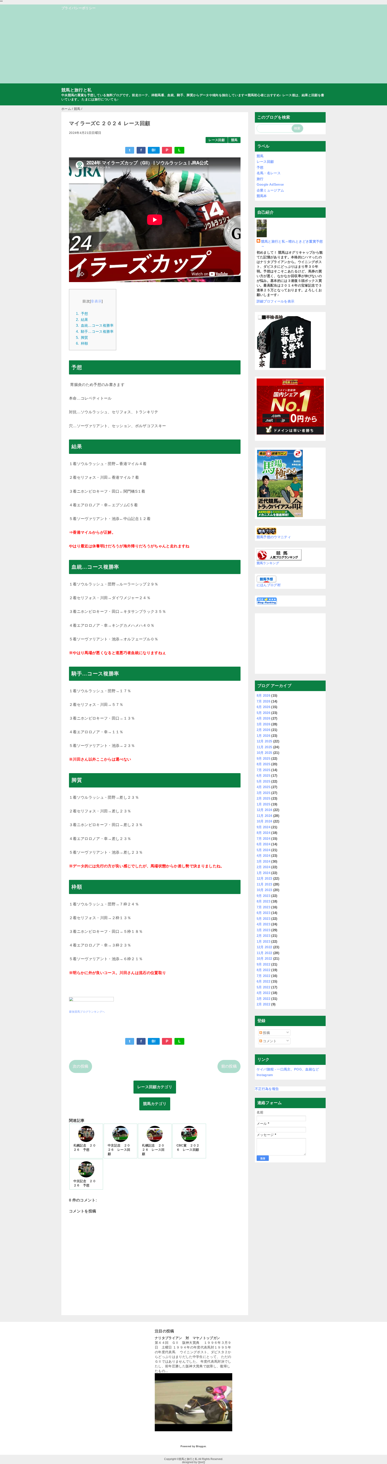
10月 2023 (264, 890)
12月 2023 (264, 878)
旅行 (260, 179)
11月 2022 (264, 953)
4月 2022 (263, 993)
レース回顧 (217, 140)
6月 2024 (263, 844)
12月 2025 (264, 741)
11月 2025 (264, 747)
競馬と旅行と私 (76, 90)
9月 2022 (263, 964)
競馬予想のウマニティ (274, 537)
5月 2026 (263, 713)
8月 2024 (263, 833)
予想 (260, 167)
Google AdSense (270, 184)
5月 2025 (263, 781)
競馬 (234, 140)
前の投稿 (229, 1066)
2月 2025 (263, 798)
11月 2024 (264, 816)
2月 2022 (263, 1004)
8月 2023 (263, 901)
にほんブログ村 (269, 585)
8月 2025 (263, 764)
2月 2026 (263, 730)
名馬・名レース (269, 173)
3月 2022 (263, 999)
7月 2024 (263, 838)
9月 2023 (263, 896)
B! (154, 150)
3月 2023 (263, 930)
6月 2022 (263, 981)
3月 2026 (263, 724)
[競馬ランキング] (279, 558)
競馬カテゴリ (154, 1104)
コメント (269, 1041)
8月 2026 (263, 695)
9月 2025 (263, 758)
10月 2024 (264, 821)
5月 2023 (263, 918)
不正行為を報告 (267, 1089)
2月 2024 (263, 867)
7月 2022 (263, 976)
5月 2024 (263, 850)
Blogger (201, 1446)
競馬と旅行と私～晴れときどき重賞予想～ (292, 243)
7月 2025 (263, 770)
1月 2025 (263, 804)
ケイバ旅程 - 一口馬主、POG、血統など (288, 1069)
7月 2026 (263, 701)
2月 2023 (263, 936)
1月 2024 (263, 873)
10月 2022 (264, 958)
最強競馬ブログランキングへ (87, 1011)
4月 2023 (263, 924)
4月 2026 (263, 718)
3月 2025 (263, 793)
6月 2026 (263, 707)
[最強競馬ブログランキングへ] (91, 1004)
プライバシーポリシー (78, 8)
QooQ (201, 1462)
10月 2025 (264, 753)
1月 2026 (263, 735)
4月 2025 (263, 787)
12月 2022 (264, 947)
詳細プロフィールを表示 (276, 301)
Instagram (265, 1075)
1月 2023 (263, 941)
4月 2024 (263, 855)
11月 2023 (264, 884)
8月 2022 (263, 970)
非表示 (96, 301)
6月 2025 (263, 775)
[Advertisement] (193, 49)
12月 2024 (264, 810)
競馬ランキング (268, 563)
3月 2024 (263, 861)
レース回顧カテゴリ (154, 1087)
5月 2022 (263, 987)
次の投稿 (80, 1066)
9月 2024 (263, 827)
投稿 (266, 1033)
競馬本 (262, 196)
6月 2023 (263, 913)
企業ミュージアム (270, 190)
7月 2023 (263, 907)
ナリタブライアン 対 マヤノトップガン (187, 1338)
